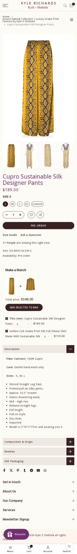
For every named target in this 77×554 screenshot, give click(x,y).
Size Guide (10, 235)
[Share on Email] (38, 470)
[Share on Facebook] (4, 470)
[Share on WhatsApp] (45, 470)
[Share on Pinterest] (18, 470)
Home (6, 16)
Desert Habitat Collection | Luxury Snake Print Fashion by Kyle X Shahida (31, 20)
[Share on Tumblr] (24, 470)
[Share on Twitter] (11, 470)
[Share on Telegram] (31, 470)
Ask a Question (31, 235)
